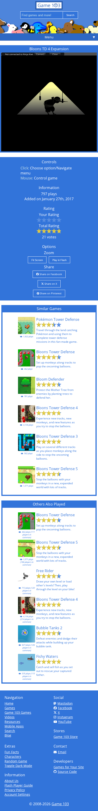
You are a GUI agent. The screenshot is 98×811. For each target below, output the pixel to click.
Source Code (67, 771)
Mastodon (65, 703)
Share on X (50, 283)
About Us (11, 781)
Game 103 (60, 803)
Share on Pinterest (50, 293)
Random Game (16, 761)
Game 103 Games (18, 712)
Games (10, 708)
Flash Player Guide (19, 785)
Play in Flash (59, 260)
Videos (10, 717)
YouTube (65, 721)
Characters (13, 756)
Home (9, 703)
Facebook (65, 708)
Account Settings (17, 794)
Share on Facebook (50, 274)
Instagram (65, 717)
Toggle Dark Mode (18, 766)
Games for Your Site (69, 767)
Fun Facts (12, 752)
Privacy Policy (15, 790)
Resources (12, 721)
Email (62, 752)
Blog (8, 735)
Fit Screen (37, 260)
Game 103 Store (66, 737)
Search (10, 731)
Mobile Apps (14, 726)
